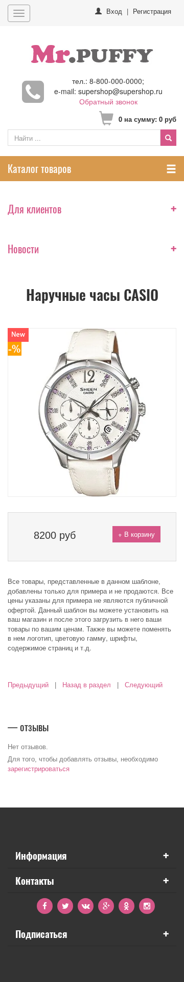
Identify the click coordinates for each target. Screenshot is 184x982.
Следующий (144, 685)
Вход (114, 11)
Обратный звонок (108, 101)
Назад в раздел (86, 685)
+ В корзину (136, 534)
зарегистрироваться (39, 769)
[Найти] (168, 137)
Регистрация (152, 11)
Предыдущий (28, 685)
